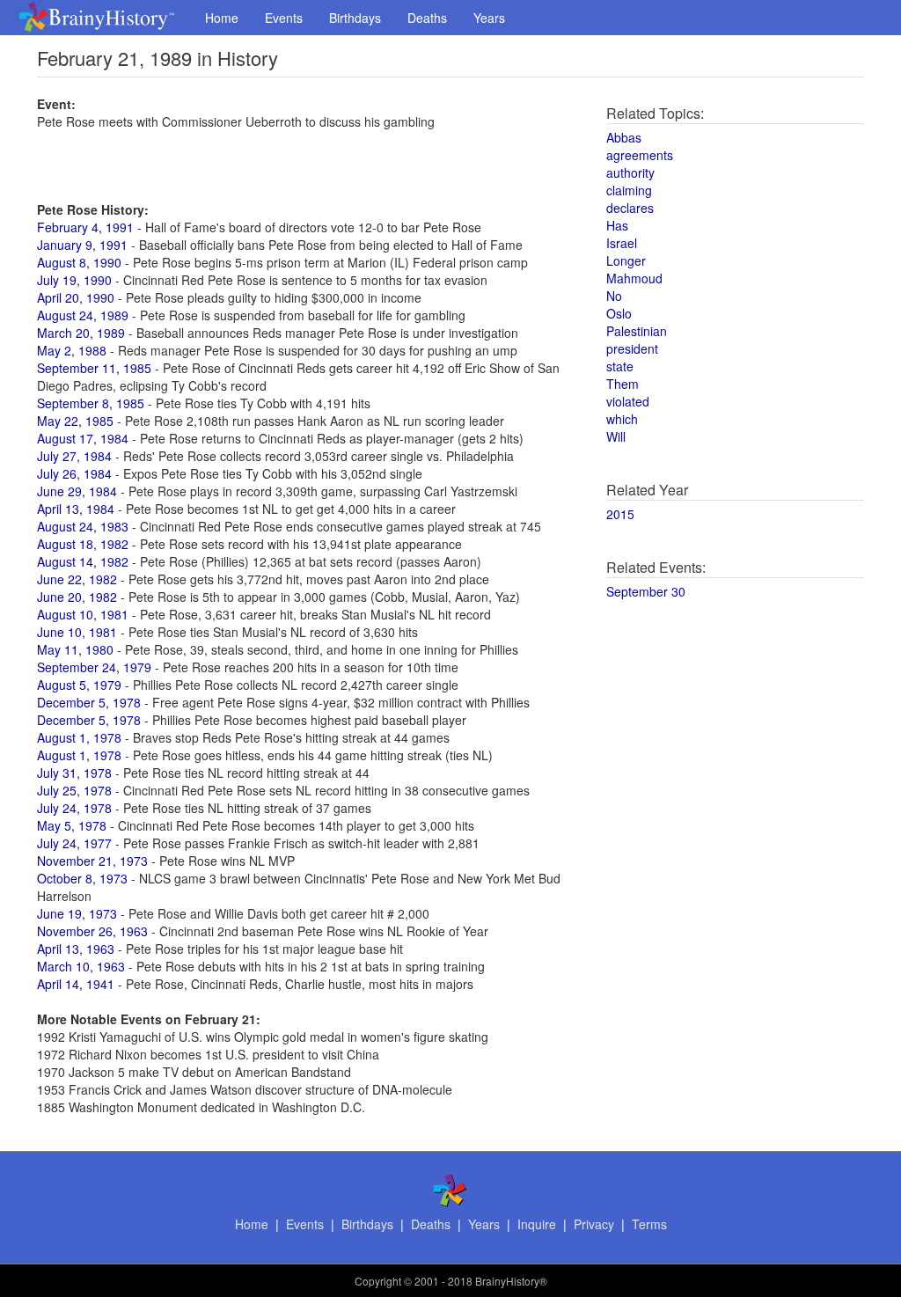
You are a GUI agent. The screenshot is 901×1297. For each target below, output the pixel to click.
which (622, 419)
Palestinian (636, 331)
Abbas (623, 137)
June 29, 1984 (77, 491)
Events (284, 17)
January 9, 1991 (82, 244)
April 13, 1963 (75, 948)
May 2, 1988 (71, 350)
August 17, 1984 (82, 438)
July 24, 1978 (74, 808)
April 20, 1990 (75, 297)
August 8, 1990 (79, 262)
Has (617, 225)
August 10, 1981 (82, 614)
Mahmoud (634, 278)
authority (630, 172)
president (632, 348)
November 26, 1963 (92, 931)
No (614, 295)
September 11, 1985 (94, 368)
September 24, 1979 (94, 667)
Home (221, 17)
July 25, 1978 (74, 790)
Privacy (594, 1224)
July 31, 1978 (74, 772)
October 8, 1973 (82, 878)
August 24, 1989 (82, 315)
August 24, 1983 (82, 526)
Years (489, 17)
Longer (626, 260)
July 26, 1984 (74, 473)
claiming (629, 190)
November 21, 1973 (92, 860)
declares (630, 207)
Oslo (619, 313)
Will (616, 436)
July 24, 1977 (74, 843)
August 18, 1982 (82, 544)
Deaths (427, 17)
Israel (621, 243)
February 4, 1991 (85, 227)
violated (627, 401)
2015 (620, 514)
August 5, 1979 (79, 684)
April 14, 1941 (75, 984)
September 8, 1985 (90, 403)
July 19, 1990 (74, 280)
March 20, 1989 (81, 332)
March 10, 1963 (81, 966)
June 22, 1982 (77, 579)
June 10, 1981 (77, 632)
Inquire (536, 1224)
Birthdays (355, 17)
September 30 (645, 591)
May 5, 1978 (71, 825)
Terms (649, 1224)
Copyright (378, 1280)
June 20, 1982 (77, 596)
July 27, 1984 (74, 456)
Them (622, 383)
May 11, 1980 (75, 649)
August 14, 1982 (82, 561)
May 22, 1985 (75, 420)
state (620, 366)
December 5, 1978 (89, 702)
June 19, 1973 (77, 913)
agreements (639, 155)
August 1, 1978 (79, 737)
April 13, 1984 (75, 508)
